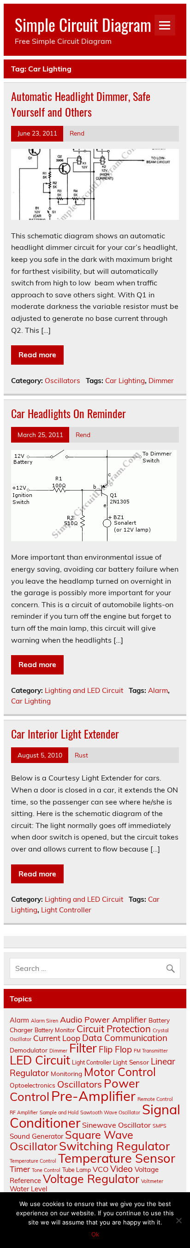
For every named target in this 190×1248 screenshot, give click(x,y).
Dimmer (161, 380)
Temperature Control (33, 1161)
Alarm (158, 690)
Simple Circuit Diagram (83, 24)
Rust (81, 755)
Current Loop (56, 1038)
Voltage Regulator (91, 1178)
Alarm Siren (44, 1020)
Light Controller (66, 909)
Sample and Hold (59, 1112)
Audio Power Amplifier (103, 1019)
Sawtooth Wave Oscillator (110, 1112)
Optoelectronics (32, 1085)
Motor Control (120, 1072)
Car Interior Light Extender (65, 733)
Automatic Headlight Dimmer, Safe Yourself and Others (80, 104)
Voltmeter (152, 1181)
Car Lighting (125, 380)
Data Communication (124, 1037)
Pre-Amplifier (93, 1096)
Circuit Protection (114, 1029)
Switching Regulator (114, 1145)
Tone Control (46, 1170)
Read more (37, 354)
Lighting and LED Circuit (84, 690)
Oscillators (62, 380)
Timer (20, 1169)
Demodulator (29, 1050)
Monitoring (66, 1073)
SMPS (159, 1126)
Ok (95, 1234)
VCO (100, 1169)
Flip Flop (115, 1049)
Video (121, 1168)
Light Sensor (131, 1062)
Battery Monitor (55, 1030)
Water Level (29, 1188)
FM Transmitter (151, 1050)
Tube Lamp (76, 1169)
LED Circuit (40, 1060)
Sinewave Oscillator (116, 1125)
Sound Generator (36, 1136)
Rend (77, 133)
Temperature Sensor (116, 1158)
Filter (83, 1048)
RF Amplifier (24, 1112)
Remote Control (155, 1099)
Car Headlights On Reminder (68, 413)
